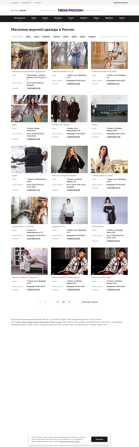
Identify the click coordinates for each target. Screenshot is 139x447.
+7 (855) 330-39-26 (73, 289)
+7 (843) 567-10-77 (113, 84)
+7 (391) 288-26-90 (33, 88)
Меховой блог (26, 2)
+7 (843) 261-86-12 (113, 241)
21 (69, 302)
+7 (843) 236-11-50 (33, 190)
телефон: (15, 88)
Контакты (38, 2)
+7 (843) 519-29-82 (73, 84)
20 (63, 302)
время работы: (17, 83)
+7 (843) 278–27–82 (113, 137)
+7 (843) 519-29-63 (73, 239)
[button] (29, 55)
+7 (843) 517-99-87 (33, 289)
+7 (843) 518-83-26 (73, 137)
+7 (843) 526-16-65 (113, 289)
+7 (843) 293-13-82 (33, 139)
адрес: (14, 75)
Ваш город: (15, 10)
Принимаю (99, 439)
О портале (14, 2)
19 (57, 302)
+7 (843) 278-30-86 (73, 190)
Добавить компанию (121, 2)
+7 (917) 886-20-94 (113, 188)
